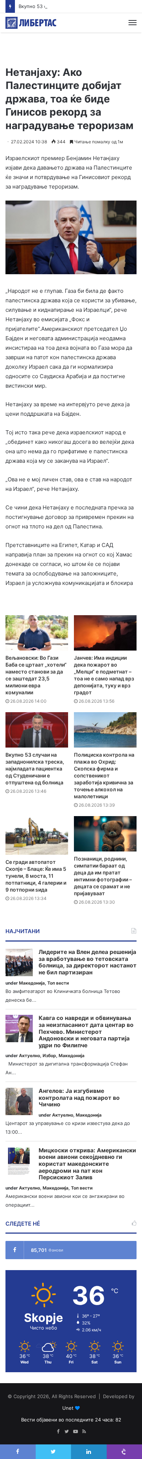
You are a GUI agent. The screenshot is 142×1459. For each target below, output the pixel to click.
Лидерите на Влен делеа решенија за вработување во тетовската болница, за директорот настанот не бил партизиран (88, 962)
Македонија (32, 983)
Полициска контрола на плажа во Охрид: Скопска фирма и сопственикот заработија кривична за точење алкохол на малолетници (104, 775)
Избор (49, 1055)
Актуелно (29, 1055)
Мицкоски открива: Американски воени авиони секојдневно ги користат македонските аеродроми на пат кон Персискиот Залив (87, 1164)
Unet (68, 1408)
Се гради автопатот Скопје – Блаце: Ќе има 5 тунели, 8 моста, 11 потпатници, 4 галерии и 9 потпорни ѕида (35, 876)
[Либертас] (30, 23)
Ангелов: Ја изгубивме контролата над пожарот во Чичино (79, 1098)
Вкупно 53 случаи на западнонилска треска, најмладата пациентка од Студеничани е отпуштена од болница (34, 768)
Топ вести (58, 983)
